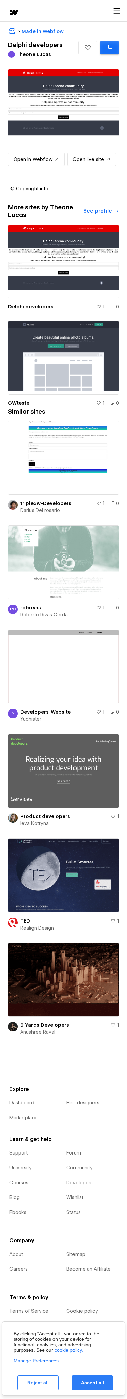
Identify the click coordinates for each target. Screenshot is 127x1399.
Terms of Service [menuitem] (28, 1311)
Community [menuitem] (79, 1167)
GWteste (18, 403)
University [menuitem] (20, 1167)
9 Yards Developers (44, 1025)
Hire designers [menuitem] (82, 1102)
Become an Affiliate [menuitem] (88, 1269)
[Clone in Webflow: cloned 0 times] (109, 47)
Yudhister (30, 719)
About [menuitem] (16, 1254)
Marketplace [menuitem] (23, 1117)
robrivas (30, 607)
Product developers (45, 816)
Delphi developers (31, 306)
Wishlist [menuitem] (74, 1197)
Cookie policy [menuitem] (82, 1311)
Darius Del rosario (40, 510)
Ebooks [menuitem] (17, 1212)
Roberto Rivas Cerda (44, 614)
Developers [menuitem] (79, 1182)
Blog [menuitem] (14, 1197)
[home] (13, 13)
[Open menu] (116, 11)
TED (25, 921)
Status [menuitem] (73, 1212)
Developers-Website (45, 712)
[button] (87, 47)
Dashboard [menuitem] (21, 1102)
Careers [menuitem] (18, 1269)
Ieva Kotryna (34, 823)
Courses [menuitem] (18, 1182)
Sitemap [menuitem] (75, 1254)
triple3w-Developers (45, 503)
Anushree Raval (37, 1032)
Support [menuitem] (18, 1153)
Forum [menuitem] (73, 1153)
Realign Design (37, 928)
